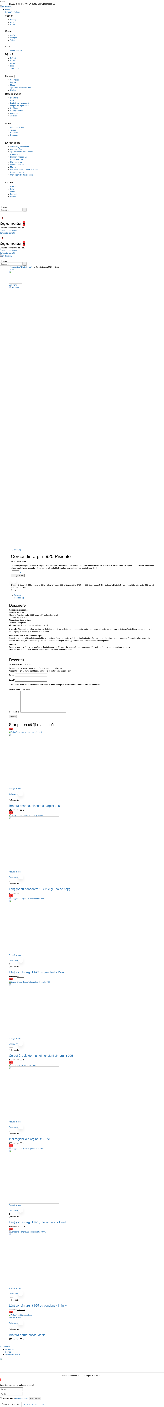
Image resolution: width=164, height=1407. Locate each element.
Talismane (14, 68)
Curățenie (14, 108)
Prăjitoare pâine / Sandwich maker (24, 169)
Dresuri (13, 186)
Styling (13, 90)
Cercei (13, 60)
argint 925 (144, 585)
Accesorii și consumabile (20, 146)
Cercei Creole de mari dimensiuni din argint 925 (41, 1055)
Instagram (6, 1346)
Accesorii (14, 113)
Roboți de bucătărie (18, 172)
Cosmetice (14, 79)
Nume (12, 675)
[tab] (84, 595)
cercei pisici (21, 587)
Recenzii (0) (19, 597)
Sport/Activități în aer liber (20, 87)
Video (12, 40)
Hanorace (14, 132)
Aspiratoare (15, 154)
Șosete (13, 196)
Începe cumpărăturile (8, 230)
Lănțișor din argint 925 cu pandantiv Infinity (38, 1305)
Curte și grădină (16, 110)
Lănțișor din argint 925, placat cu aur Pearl (37, 1222)
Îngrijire (13, 82)
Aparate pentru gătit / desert (21, 151)
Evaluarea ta (15, 689)
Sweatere (14, 135)
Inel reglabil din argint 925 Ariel (29, 1138)
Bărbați (13, 19)
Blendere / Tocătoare (18, 156)
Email (12, 680)
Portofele (14, 194)
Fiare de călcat (16, 162)
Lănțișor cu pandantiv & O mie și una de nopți (39, 888)
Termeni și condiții (7, 233)
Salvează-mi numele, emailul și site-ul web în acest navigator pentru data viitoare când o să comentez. (56, 684)
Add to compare (14, 581)
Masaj (12, 85)
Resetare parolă (21, 1398)
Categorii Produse (12, 12)
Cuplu (12, 22)
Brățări (13, 58)
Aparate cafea (16, 149)
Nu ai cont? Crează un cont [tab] (35, 1404)
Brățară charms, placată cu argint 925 (34, 805)
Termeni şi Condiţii (12, 1354)
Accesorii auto (16, 50)
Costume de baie (17, 127)
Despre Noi (9, 1349)
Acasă (7, 9)
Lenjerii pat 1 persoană (19, 103)
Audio (12, 35)
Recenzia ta (14, 711)
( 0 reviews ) (16, 549)
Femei (129, 585)
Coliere (13, 63)
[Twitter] (12, 592)
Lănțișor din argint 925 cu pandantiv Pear (36, 972)
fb (1, 1346)
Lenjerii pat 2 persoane (19, 105)
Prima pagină (14, 267)
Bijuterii (24, 267)
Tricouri (13, 130)
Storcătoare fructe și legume (21, 174)
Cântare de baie (16, 159)
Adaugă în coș (18, 575)
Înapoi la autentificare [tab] (10, 1404)
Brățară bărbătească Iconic (27, 1334)
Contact (8, 1352)
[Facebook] (14, 592)
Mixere (13, 167)
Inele (12, 65)
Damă (12, 24)
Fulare (13, 189)
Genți (12, 191)
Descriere (18, 595)
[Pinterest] (17, 592)
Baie (12, 100)
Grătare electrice (17, 164)
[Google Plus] (16, 592)
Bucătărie (14, 97)
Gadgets (13, 37)
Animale (13, 115)
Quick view (13, 794)
